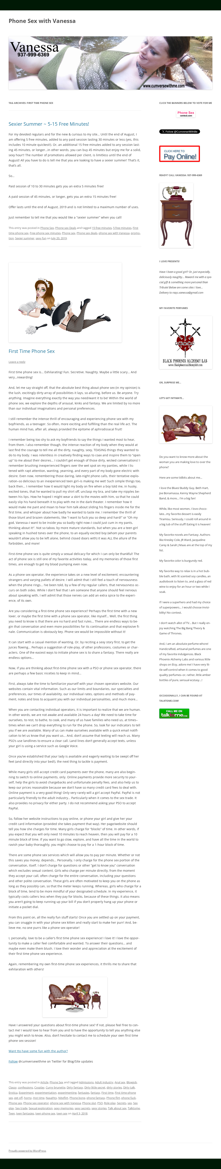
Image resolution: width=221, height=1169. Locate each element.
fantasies (83, 1093)
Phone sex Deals (65, 228)
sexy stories (99, 1108)
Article (44, 1082)
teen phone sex (45, 1113)
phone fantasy (96, 1098)
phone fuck (128, 1098)
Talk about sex (117, 1108)
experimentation (46, 1093)
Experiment (26, 1093)
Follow (13, 1061)
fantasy (95, 1093)
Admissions (86, 1082)
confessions (25, 1087)
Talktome (134, 1108)
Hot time (38, 1098)
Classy (13, 1087)
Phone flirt (113, 1098)
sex (130, 1103)
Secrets (121, 1103)
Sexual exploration (41, 1108)
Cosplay (39, 1087)
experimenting (67, 1093)
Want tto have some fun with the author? (38, 1051)
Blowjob (131, 1082)
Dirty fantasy (75, 1087)
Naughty (51, 1098)
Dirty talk (129, 1087)
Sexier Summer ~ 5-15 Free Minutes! (49, 124)
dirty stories (114, 1087)
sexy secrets (82, 1108)
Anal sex (120, 1082)
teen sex (62, 1113)
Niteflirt (63, 1098)
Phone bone (77, 1098)
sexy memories (63, 1108)
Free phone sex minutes (45, 233)
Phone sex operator (36, 1103)
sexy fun (41, 238)
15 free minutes (102, 228)
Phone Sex (47, 228)
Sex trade (21, 1108)
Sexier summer (24, 238)
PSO (100, 1103)
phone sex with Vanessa (114, 233)
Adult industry (104, 1082)
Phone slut (89, 1103)
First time (107, 1093)
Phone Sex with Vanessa (42, 21)
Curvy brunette (55, 1087)
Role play (110, 1103)
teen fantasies (25, 1113)
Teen (12, 1113)
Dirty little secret (94, 1087)
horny (28, 1098)
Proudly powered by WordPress (27, 1151)
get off (18, 1098)
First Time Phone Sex (32, 351)
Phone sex (68, 233)
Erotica (13, 1093)
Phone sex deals (87, 233)
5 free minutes (122, 228)
